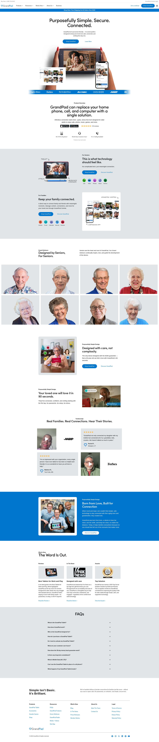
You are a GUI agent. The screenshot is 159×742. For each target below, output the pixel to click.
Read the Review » (44, 600)
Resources (28, 5)
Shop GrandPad (148, 5)
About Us (49, 5)
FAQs (51, 707)
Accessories (32, 711)
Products (18, 5)
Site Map (52, 724)
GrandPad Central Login (151, 1)
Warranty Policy (116, 718)
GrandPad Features (55, 711)
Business (59, 5)
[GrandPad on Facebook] (112, 736)
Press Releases (75, 714)
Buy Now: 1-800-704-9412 (8, 1)
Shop (30, 717)
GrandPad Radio (55, 717)
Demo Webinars (54, 714)
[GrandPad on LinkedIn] (122, 736)
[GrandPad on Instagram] (116, 736)
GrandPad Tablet (34, 707)
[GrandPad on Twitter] (119, 736)
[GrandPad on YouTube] (129, 736)
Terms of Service (117, 708)
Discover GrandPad (107, 172)
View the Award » (100, 600)
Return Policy (116, 714)
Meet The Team (95, 708)
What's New (39, 5)
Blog (71, 708)
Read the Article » (72, 600)
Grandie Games (33, 714)
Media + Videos (54, 720)
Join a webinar (135, 5)
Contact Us (94, 711)
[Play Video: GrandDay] (101, 396)
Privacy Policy (116, 711)
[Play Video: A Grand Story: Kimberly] (46, 439)
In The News (74, 711)
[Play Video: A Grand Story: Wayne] (90, 464)
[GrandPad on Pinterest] (126, 736)
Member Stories (75, 718)
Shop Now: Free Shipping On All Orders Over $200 (79, 10)
